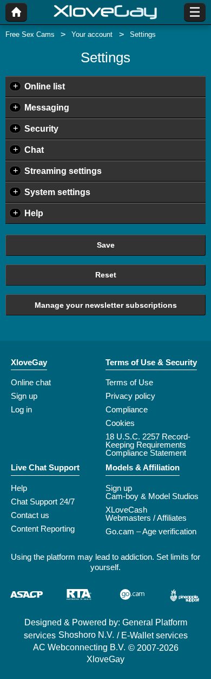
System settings (57, 192)
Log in (21, 409)
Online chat (31, 382)
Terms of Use (129, 382)
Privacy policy (130, 395)
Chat (34, 149)
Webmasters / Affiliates (146, 517)
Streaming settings (63, 171)
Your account (92, 34)
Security (41, 128)
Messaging (46, 107)
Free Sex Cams (30, 34)
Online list (44, 86)
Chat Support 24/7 (43, 501)
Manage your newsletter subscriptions (106, 305)
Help (33, 213)
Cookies (120, 423)
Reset (105, 274)
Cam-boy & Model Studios (152, 496)
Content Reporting (43, 528)
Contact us (30, 515)
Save (106, 245)
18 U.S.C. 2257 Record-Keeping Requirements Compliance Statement (148, 444)
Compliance (127, 409)
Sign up (24, 395)
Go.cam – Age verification (151, 531)
